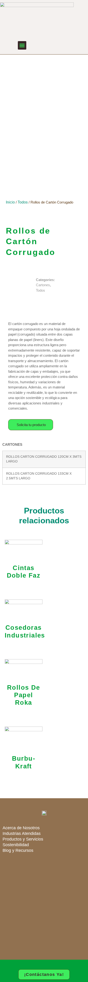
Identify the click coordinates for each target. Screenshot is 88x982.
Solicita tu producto (31, 425)
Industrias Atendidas (22, 833)
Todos (23, 202)
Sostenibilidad (16, 844)
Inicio (10, 202)
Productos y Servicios (23, 839)
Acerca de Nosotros (21, 828)
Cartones (43, 285)
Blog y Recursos (18, 850)
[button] (22, 45)
